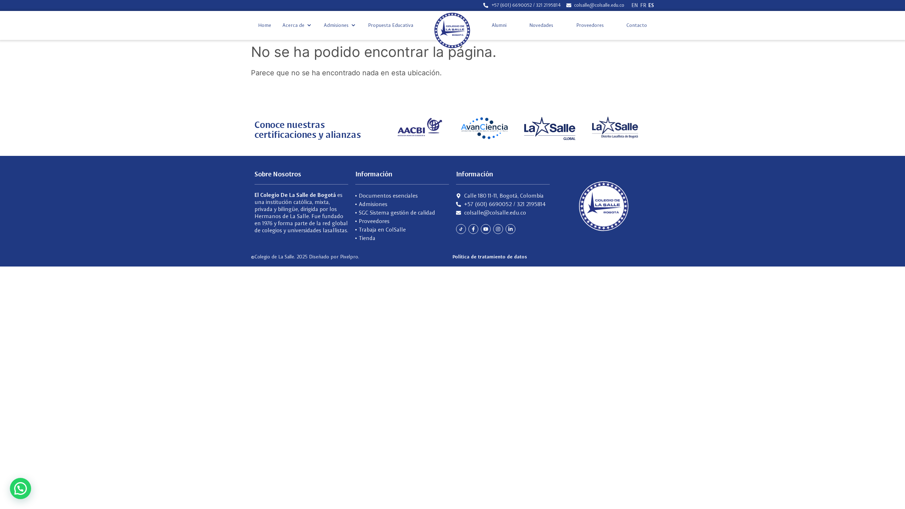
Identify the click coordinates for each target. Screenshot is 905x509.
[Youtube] (486, 229)
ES (651, 5)
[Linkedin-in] (510, 229)
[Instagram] (498, 229)
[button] (297, 25)
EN (634, 5)
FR (643, 5)
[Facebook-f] (473, 229)
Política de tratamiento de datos (489, 256)
